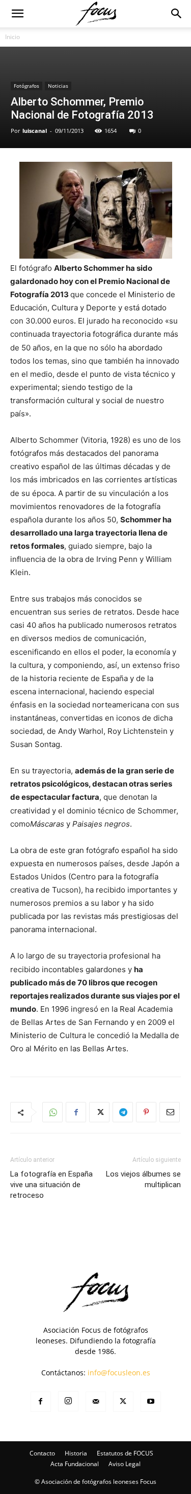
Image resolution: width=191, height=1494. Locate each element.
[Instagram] (68, 1401)
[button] (17, 13)
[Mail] (96, 1402)
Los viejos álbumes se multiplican (143, 1179)
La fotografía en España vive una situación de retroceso (51, 1184)
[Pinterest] (146, 1112)
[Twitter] (99, 1112)
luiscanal (34, 130)
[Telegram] (123, 1112)
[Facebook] (76, 1112)
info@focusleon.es (119, 1372)
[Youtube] (151, 1402)
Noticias (58, 85)
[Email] (169, 1112)
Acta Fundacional (74, 1464)
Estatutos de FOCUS (125, 1453)
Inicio (12, 36)
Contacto (42, 1453)
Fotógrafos (26, 85)
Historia (76, 1453)
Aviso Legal (124, 1464)
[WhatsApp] (52, 1112)
